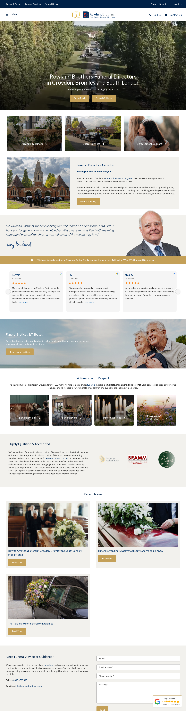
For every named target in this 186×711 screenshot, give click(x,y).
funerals (91, 384)
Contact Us (176, 15)
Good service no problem (81, 288)
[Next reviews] (177, 291)
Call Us (157, 15)
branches (48, 664)
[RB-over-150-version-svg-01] (93, 12)
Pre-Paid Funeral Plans (57, 458)
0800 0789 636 (20, 680)
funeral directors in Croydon (118, 178)
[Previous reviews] (8, 291)
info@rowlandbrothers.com (28, 685)
